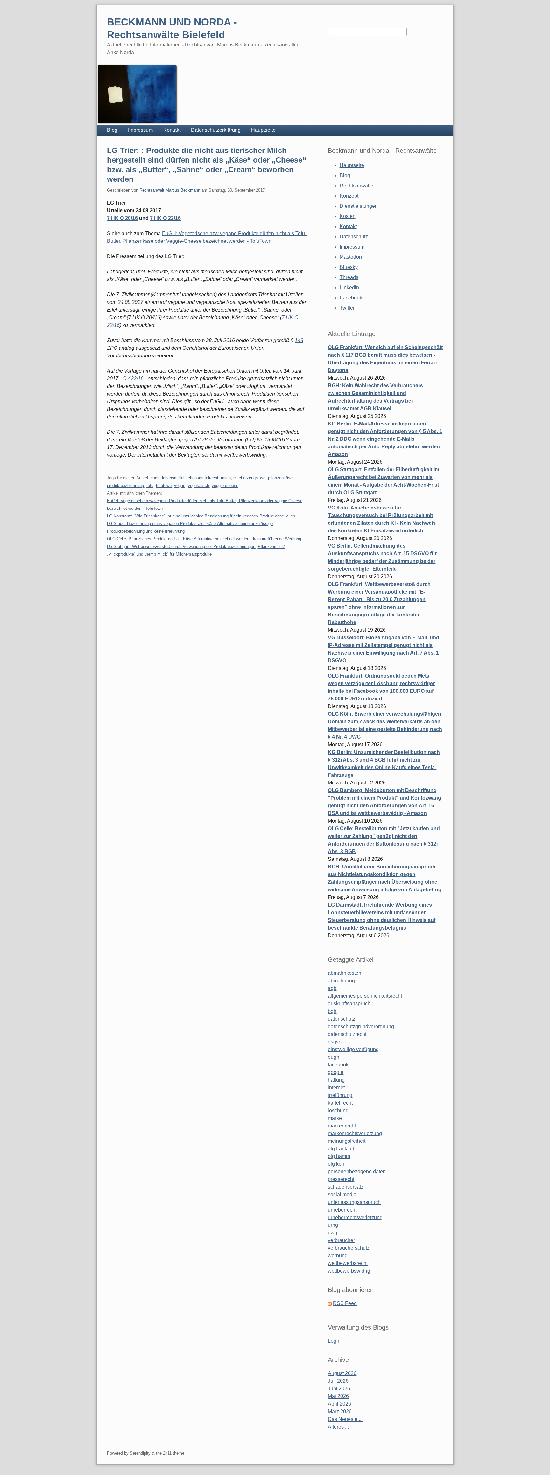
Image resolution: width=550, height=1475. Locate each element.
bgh (332, 1011)
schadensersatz (345, 1187)
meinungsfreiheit (346, 1141)
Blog (112, 130)
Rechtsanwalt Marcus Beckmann (169, 190)
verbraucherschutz (349, 1248)
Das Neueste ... (345, 1419)
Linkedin (349, 287)
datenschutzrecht (347, 1034)
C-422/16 (133, 378)
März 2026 (340, 1411)
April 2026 (339, 1404)
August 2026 (342, 1373)
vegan (179, 485)
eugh (155, 477)
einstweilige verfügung (353, 1049)
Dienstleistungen (359, 206)
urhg (333, 1225)
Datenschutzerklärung (216, 130)
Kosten (348, 216)
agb (332, 988)
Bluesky (349, 267)
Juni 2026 (339, 1388)
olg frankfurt (341, 1148)
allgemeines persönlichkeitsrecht (365, 996)
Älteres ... (338, 1426)
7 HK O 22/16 (165, 218)
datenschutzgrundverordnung (361, 1026)
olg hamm (339, 1156)
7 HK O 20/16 (122, 218)
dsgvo (335, 1041)
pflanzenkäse (280, 477)
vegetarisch (198, 485)
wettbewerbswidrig (349, 1271)
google (335, 1072)
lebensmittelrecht (202, 477)
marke (335, 1118)
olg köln (337, 1164)
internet (336, 1087)
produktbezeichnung (125, 485)
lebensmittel (173, 477)
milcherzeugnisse (249, 477)
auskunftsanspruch (349, 1003)
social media (342, 1194)
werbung (338, 1255)
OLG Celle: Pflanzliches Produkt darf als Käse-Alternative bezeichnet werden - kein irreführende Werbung (204, 539)
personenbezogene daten (357, 1171)
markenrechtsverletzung (355, 1133)
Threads (349, 277)
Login (334, 1341)
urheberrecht (342, 1209)
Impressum (140, 130)
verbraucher (341, 1240)
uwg (332, 1232)
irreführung (340, 1095)
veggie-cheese (225, 485)
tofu (149, 485)
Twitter (347, 308)
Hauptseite (263, 130)
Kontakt (171, 130)
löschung (338, 1110)
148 (299, 340)
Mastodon (351, 257)
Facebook (351, 297)
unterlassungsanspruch (354, 1202)
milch (226, 477)
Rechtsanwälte (356, 185)
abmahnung (341, 980)
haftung (336, 1080)
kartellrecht (340, 1103)
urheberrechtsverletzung (355, 1217)
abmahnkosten (344, 973)
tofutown (164, 485)
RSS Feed (345, 1303)
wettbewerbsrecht (348, 1263)
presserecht (341, 1179)
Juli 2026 (338, 1381)
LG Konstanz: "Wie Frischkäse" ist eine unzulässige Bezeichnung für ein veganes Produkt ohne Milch (201, 516)
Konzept (349, 196)
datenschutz (341, 1019)
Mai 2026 (338, 1396)
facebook (338, 1064)
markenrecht (342, 1125)
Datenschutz (354, 236)
